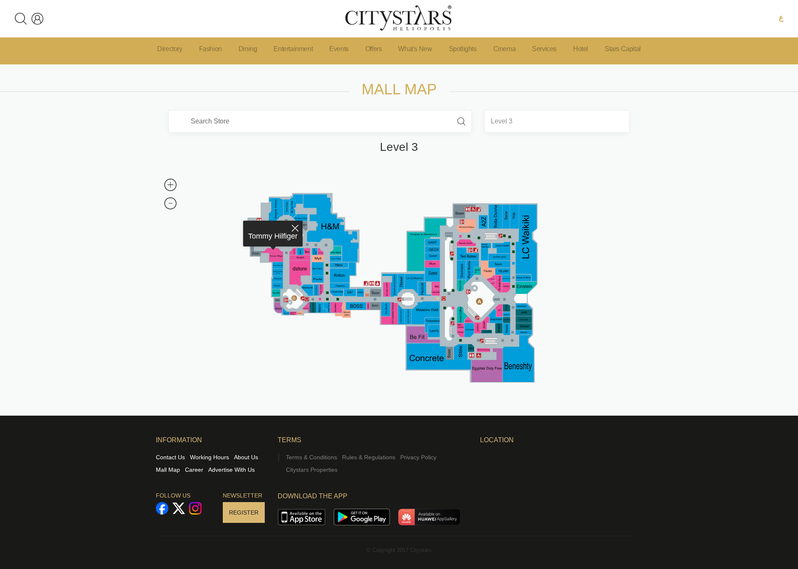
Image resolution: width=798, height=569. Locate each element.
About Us (246, 457)
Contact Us (170, 457)
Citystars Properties (311, 469)
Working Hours (209, 457)
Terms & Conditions (311, 457)
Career (194, 469)
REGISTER (244, 512)
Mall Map (168, 469)
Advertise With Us (231, 469)
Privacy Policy (418, 457)
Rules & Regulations (368, 457)
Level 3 (501, 121)
